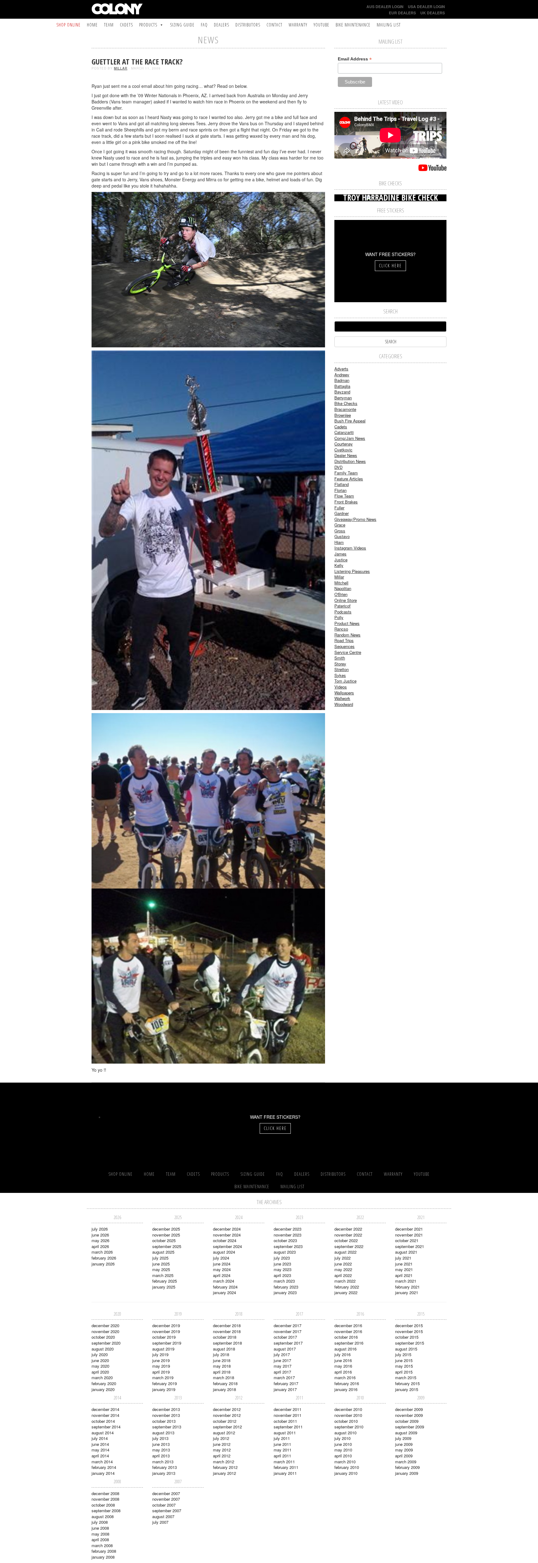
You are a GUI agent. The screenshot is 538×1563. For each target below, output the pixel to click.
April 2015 (404, 1372)
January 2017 (285, 1389)
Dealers (221, 25)
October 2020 (103, 1337)
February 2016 (346, 1383)
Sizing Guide (182, 25)
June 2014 (100, 1444)
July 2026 (100, 1229)
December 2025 (166, 1229)
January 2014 (103, 1473)
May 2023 (282, 1269)
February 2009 (407, 1467)
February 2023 (286, 1287)
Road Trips (344, 640)
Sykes (340, 675)
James (340, 554)
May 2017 (282, 1366)
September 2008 (106, 1510)
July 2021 (403, 1258)
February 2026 (104, 1258)
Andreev (341, 375)
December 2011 (287, 1409)
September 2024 (227, 1246)
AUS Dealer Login (385, 6)
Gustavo (342, 536)
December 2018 (227, 1325)
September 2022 (348, 1246)
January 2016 (345, 1389)
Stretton (341, 669)
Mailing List (389, 25)
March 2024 (223, 1281)
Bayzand (342, 392)
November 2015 (409, 1331)
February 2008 (104, 1551)
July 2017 (282, 1354)
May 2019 (161, 1366)
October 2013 (164, 1421)
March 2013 (162, 1462)
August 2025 (163, 1252)
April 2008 (100, 1539)
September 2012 (227, 1427)
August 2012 (224, 1433)
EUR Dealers (402, 13)
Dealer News (345, 455)
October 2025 (164, 1240)
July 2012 (221, 1438)
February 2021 (407, 1287)
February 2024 (225, 1287)
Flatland (341, 484)
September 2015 (409, 1343)
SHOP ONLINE (68, 25)
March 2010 (345, 1462)
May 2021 (404, 1269)
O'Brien (340, 594)
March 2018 (223, 1377)
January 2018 (224, 1389)
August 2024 (224, 1252)
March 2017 (284, 1377)
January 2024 (224, 1292)
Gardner (341, 513)
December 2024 (227, 1229)
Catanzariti (344, 432)
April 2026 (100, 1246)
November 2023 (287, 1235)
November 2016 (348, 1331)
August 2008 (103, 1516)
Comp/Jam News (349, 438)
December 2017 (287, 1325)
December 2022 (348, 1229)
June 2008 (100, 1528)
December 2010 (348, 1409)
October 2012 (224, 1421)
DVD (338, 467)
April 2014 (100, 1456)
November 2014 (105, 1415)
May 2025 (161, 1269)
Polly (338, 617)
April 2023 (282, 1275)
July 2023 (282, 1258)
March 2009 (405, 1462)
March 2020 (102, 1377)
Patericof (342, 606)
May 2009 (404, 1450)
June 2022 (343, 1264)
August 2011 (285, 1433)
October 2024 (224, 1240)
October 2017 (285, 1337)
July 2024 (221, 1258)
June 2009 (404, 1444)
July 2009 (403, 1438)
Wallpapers (344, 693)
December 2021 (409, 1229)
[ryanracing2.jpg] (208, 975)
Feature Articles (348, 479)
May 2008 (100, 1534)
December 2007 (166, 1493)
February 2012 (225, 1467)
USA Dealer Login (426, 6)
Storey (340, 664)
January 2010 (345, 1473)
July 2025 (160, 1258)
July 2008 (100, 1522)
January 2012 (224, 1473)
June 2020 (100, 1360)
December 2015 (409, 1325)
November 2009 (409, 1415)
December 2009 (409, 1409)
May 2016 (343, 1366)
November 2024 (227, 1235)
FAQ (204, 25)
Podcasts (343, 612)
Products (148, 25)
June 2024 (221, 1264)
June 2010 (343, 1444)
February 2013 (164, 1467)
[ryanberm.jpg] (208, 269)
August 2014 (103, 1433)
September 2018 (227, 1343)
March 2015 (405, 1377)
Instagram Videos (350, 548)
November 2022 (348, 1235)
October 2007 (164, 1505)
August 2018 (224, 1349)
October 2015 (406, 1337)
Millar (120, 68)
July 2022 (342, 1258)
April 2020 (100, 1372)
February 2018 (225, 1383)
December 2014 (105, 1409)
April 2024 (221, 1275)
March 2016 (345, 1377)
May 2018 (222, 1366)
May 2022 (343, 1269)
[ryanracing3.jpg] (208, 530)
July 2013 (160, 1438)
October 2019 (164, 1337)
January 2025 (163, 1287)
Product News (347, 623)
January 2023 (285, 1292)
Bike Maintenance (353, 25)
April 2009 (404, 1456)
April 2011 (282, 1456)
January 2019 (163, 1389)
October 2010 (346, 1421)
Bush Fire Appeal (350, 421)
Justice (340, 560)
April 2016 (343, 1372)
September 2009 (409, 1427)
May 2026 (100, 1240)
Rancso (341, 629)
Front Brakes (346, 502)
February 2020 (104, 1383)
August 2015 (406, 1349)
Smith (339, 658)
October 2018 (224, 1337)
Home (92, 25)
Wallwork (342, 698)
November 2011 (287, 1415)
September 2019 (166, 1343)
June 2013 (161, 1444)
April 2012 (221, 1456)
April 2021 (404, 1275)
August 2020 (103, 1349)
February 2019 (164, 1383)
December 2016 (348, 1325)
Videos (340, 687)
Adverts (341, 369)
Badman (341, 380)
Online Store (345, 600)
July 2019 (160, 1354)
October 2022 (346, 1240)
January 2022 (345, 1292)
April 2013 (161, 1456)
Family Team (346, 473)
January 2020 (103, 1389)
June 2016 (343, 1360)
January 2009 (406, 1473)
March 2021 (405, 1281)
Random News (347, 635)
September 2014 (106, 1427)
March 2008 (102, 1545)
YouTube (321, 25)
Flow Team (344, 496)
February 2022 (346, 1287)
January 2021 (406, 1292)
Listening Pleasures (352, 571)
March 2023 (284, 1281)
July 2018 (221, 1354)
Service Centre (347, 652)
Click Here (390, 266)
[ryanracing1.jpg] (208, 800)
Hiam (339, 542)
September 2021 (409, 1246)
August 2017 (285, 1349)
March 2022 (345, 1281)
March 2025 (162, 1275)
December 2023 (287, 1229)
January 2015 (406, 1389)
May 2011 (282, 1450)
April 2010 (343, 1456)
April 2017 (282, 1372)
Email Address (355, 59)
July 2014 (100, 1438)
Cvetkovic (343, 450)
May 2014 (100, 1450)
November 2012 (227, 1415)
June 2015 (404, 1360)
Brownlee (342, 415)
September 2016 (348, 1343)
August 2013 (163, 1433)
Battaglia (342, 386)
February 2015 (407, 1383)
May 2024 (222, 1269)
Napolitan (342, 588)
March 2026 (102, 1252)
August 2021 (406, 1252)
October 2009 (406, 1421)
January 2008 (103, 1557)
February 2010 (346, 1467)
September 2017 (288, 1343)
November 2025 (166, 1235)
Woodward (343, 704)
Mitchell (341, 583)
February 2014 (104, 1467)
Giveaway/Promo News (355, 519)
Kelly (338, 565)
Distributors (247, 25)
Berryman (343, 398)
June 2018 (221, 1360)
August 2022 (345, 1252)
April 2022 (343, 1275)
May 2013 (161, 1450)
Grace (339, 525)
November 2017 (287, 1331)
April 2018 (221, 1372)
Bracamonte (345, 409)
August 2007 (163, 1516)
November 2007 (166, 1499)
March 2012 (223, 1462)
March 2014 (102, 1462)
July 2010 (342, 1438)
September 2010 (348, 1427)
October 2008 (103, 1505)
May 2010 (343, 1450)
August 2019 (163, 1349)
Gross (339, 531)
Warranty (298, 25)
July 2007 (160, 1522)
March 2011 (284, 1462)
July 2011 (282, 1438)
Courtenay (343, 444)
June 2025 (161, 1264)
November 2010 (348, 1415)
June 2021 (404, 1264)
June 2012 (221, 1444)
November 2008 (105, 1499)
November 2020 (105, 1331)
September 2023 (288, 1246)
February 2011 (286, 1467)
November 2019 (166, 1331)
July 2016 (342, 1354)
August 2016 (345, 1349)
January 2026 (103, 1264)
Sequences (344, 646)
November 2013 (166, 1415)
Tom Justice (345, 681)
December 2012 (227, 1409)
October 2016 (346, 1337)
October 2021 (406, 1240)
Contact (274, 25)
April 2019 (161, 1372)
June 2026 (100, 1235)
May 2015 (404, 1366)
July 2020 (100, 1354)
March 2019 (162, 1377)
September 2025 (166, 1246)
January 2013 (163, 1473)
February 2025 (164, 1281)
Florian (340, 490)
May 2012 (222, 1450)
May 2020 (100, 1366)
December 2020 (105, 1325)
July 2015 (403, 1354)
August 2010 (345, 1433)
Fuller (339, 508)
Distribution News (350, 461)
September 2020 (106, 1343)
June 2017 (282, 1360)
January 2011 (285, 1473)
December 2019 (166, 1325)
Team (109, 25)
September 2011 (288, 1427)
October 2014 (103, 1421)
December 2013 (166, 1409)
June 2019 (161, 1360)
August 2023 (285, 1252)
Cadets (126, 25)
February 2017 (286, 1383)
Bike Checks (345, 403)
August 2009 (406, 1433)
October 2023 (285, 1240)
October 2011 (285, 1421)
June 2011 (282, 1444)
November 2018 (227, 1331)
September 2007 (166, 1510)
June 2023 (282, 1264)
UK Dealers (432, 13)
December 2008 (105, 1493)
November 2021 (409, 1235)
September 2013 (166, 1427)
